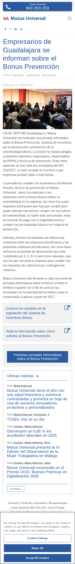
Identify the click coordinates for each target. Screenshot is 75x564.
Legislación (32, 74)
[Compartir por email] (21, 29)
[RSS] (38, 376)
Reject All (37, 548)
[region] (37, 538)
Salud (51, 414)
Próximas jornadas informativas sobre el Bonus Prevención (37, 357)
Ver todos (15, 489)
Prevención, (40, 414)
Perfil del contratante (33, 502)
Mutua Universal (23, 386)
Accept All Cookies (37, 558)
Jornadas (18, 74)
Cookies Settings (37, 538)
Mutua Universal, (23, 414)
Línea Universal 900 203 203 (28, 507)
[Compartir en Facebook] (5, 29)
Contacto (13, 502)
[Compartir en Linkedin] (15, 29)
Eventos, (19, 426)
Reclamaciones (58, 502)
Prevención (48, 74)
